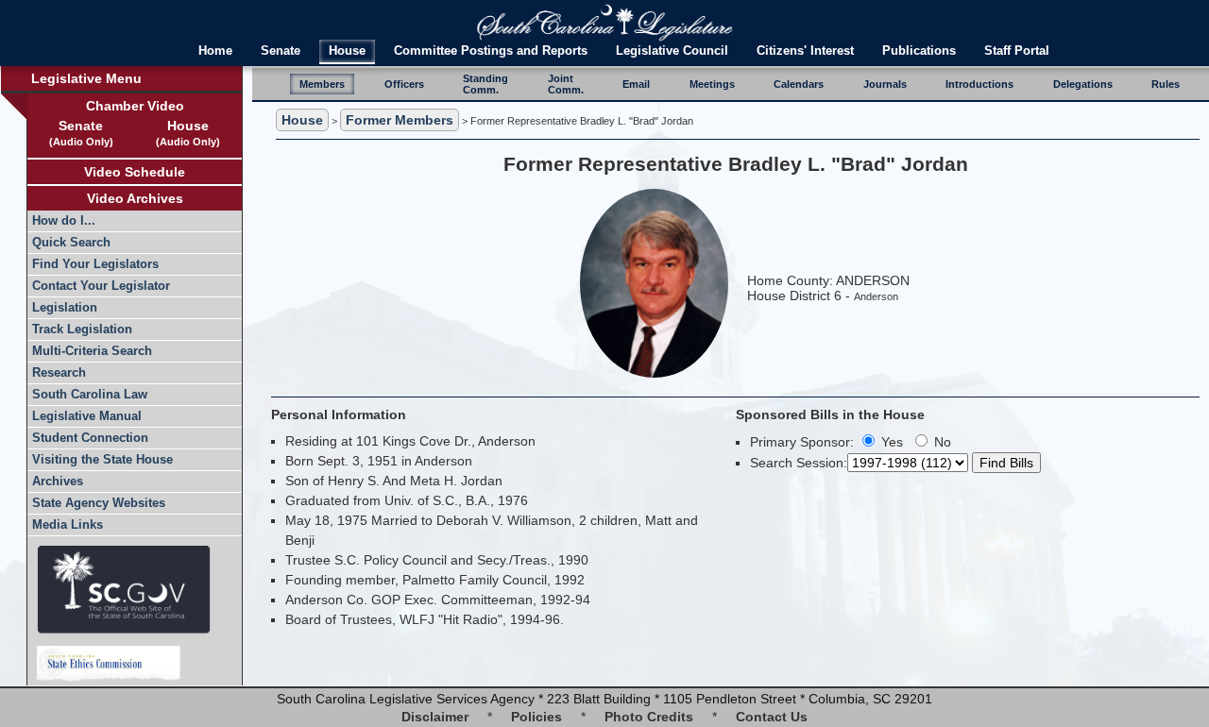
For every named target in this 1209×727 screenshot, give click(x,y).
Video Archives (135, 198)
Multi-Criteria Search (92, 351)
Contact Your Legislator (101, 286)
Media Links (67, 525)
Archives (57, 481)
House (347, 51)
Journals (885, 84)
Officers (404, 84)
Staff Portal (1016, 51)
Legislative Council (672, 51)
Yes (890, 441)
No (940, 441)
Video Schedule (134, 171)
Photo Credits (648, 716)
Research (59, 373)
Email (636, 84)
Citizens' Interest (805, 51)
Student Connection (90, 438)
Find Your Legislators (95, 264)
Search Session (796, 462)
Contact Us (772, 716)
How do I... (63, 221)
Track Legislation (82, 329)
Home (215, 51)
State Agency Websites (98, 503)
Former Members (399, 119)
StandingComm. (485, 84)
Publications (919, 51)
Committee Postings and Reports (490, 51)
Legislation (64, 307)
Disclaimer (434, 716)
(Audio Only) (81, 141)
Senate (280, 51)
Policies (536, 716)
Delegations (1083, 84)
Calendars (799, 84)
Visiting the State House (102, 459)
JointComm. (566, 84)
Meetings (712, 84)
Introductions (979, 84)
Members (322, 84)
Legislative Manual (87, 416)
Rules (1165, 84)
